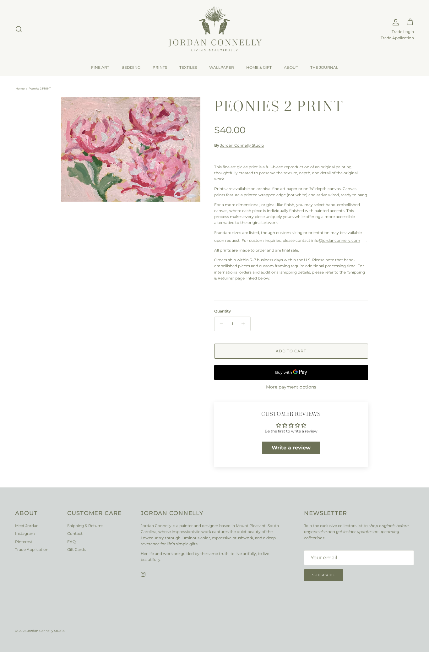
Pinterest (23, 541)
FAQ (71, 541)
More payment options (291, 387)
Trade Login (403, 32)
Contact (75, 533)
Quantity (222, 311)
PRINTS (160, 67)
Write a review (291, 448)
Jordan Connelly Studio (242, 145)
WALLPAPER (221, 67)
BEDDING (131, 67)
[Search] (19, 29)
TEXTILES (188, 67)
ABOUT (291, 67)
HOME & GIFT (259, 67)
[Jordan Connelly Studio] (214, 29)
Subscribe (323, 575)
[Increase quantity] (244, 324)
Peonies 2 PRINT (40, 88)
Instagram (25, 533)
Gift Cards (76, 549)
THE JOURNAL (324, 67)
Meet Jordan (27, 525)
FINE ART (100, 67)
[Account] (394, 22)
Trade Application (397, 38)
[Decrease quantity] (220, 324)
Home (20, 88)
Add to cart (291, 351)
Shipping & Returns (85, 525)
